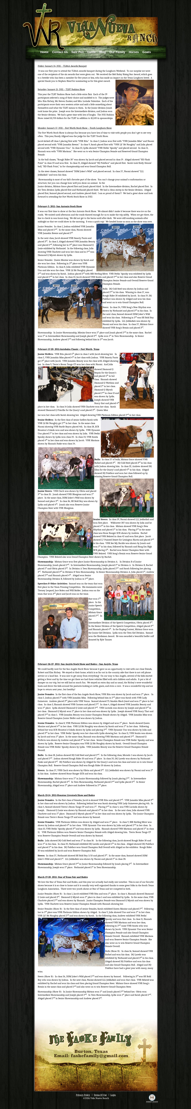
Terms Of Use (100, 1095)
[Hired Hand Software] (152, 1098)
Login (113, 1095)
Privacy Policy (83, 1095)
